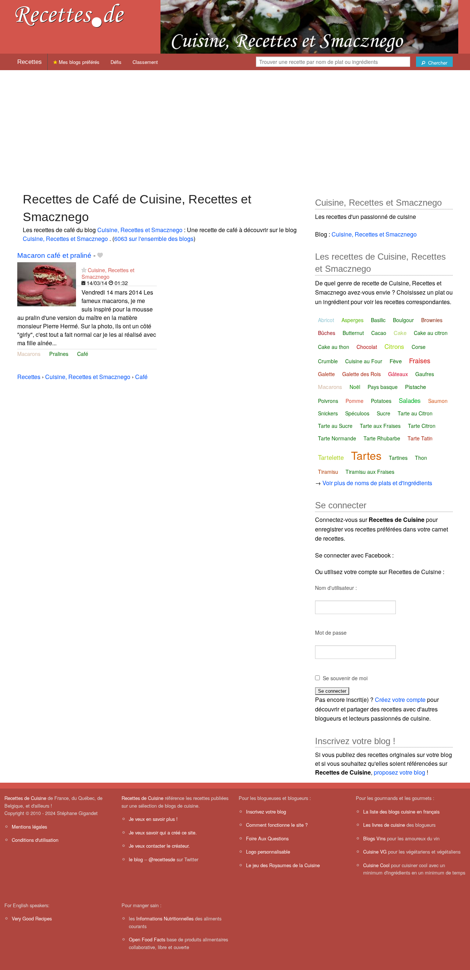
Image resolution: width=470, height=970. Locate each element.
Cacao (378, 332)
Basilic (378, 320)
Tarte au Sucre (335, 425)
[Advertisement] (235, 127)
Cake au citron (431, 332)
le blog (136, 859)
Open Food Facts (147, 939)
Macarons (28, 353)
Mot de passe (331, 632)
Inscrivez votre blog (266, 811)
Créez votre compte (400, 699)
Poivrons (328, 400)
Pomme (355, 400)
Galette (326, 374)
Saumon (438, 400)
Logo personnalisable (268, 851)
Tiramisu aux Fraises (370, 471)
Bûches (326, 332)
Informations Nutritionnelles (165, 918)
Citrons (394, 346)
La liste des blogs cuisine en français (401, 811)
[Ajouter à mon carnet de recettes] (100, 255)
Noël (355, 386)
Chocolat (367, 346)
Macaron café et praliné (54, 255)
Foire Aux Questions (267, 838)
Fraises (419, 360)
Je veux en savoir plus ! (153, 818)
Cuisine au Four (363, 361)
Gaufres (424, 374)
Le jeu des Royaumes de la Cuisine (283, 865)
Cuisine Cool (376, 865)
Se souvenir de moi (345, 678)
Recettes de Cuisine (25, 797)
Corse (419, 346)
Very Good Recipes (32, 918)
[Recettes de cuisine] (70, 15)
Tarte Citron (421, 425)
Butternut (353, 332)
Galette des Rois (361, 374)
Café (82, 353)
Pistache (415, 386)
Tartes (366, 455)
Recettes (29, 61)
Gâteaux (398, 374)
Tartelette (331, 457)
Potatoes (381, 400)
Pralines (58, 353)
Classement (145, 61)
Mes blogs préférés (78, 61)
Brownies (431, 320)
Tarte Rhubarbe (382, 438)
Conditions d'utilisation (35, 839)
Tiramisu (328, 471)
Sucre (383, 413)
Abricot (326, 320)
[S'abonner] (84, 270)
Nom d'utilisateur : (336, 587)
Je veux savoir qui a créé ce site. (163, 832)
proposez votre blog (399, 772)
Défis (116, 61)
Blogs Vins (374, 838)
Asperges (352, 320)
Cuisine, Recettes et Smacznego (140, 230)
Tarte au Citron (415, 413)
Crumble (328, 361)
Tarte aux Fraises (380, 425)
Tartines (398, 457)
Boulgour (403, 320)
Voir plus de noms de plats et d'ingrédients (377, 483)
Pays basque (383, 386)
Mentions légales (29, 826)
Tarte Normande (337, 438)
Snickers (328, 413)
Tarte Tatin (420, 438)
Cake (400, 332)
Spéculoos (357, 413)
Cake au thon (333, 346)
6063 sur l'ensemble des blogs (154, 238)
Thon (421, 457)
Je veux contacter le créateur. (159, 845)
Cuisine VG (375, 851)
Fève (396, 361)
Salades (410, 400)
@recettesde (162, 859)
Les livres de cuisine (384, 824)
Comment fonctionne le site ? (277, 824)
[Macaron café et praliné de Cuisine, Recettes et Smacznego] (46, 284)
